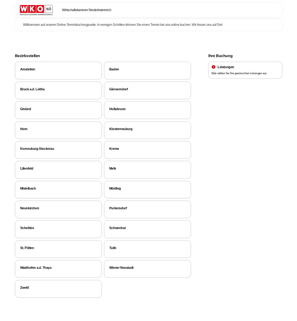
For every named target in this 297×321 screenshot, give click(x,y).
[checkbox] (58, 70)
